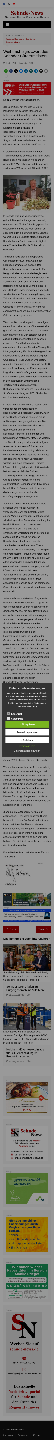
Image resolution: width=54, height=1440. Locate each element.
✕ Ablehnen (27, 740)
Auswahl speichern (27, 732)
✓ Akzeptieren (27, 724)
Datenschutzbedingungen (27, 751)
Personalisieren (27, 746)
